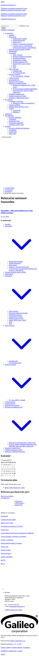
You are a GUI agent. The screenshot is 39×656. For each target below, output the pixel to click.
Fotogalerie (12, 53)
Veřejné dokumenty (19, 40)
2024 (14, 65)
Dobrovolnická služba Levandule (11, 543)
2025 (14, 67)
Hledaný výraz (24, 26)
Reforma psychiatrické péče (17, 83)
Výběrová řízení (14, 78)
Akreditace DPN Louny (16, 125)
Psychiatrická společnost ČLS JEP (11, 526)
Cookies (19, 651)
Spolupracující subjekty (16, 82)
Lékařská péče (17, 71)
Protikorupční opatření (20, 39)
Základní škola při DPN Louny (18, 107)
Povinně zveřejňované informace (19, 128)
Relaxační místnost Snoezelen (22, 56)
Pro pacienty (9, 99)
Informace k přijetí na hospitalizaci (23, 103)
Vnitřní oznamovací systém (17, 96)
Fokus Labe (4, 547)
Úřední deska (13, 51)
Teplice (8, 550)
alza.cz (3, 563)
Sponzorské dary (14, 80)
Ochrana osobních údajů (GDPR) (19, 49)
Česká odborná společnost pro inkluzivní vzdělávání (17, 533)
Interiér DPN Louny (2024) (21, 64)
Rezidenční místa (14, 121)
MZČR (3, 560)
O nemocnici (9, 33)
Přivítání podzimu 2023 (20, 62)
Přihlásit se (16, 112)
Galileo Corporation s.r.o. (18, 641)
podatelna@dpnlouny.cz (17, 606)
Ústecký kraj (5, 530)
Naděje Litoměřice (6, 557)
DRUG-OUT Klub (7, 523)
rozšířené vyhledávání (8, 30)
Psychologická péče (19, 73)
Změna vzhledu (6, 647)
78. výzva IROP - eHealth (21, 76)
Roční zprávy (17, 42)
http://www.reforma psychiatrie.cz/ (7, 497)
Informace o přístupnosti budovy (19, 98)
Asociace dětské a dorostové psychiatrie (13, 536)
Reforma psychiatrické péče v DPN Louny (22, 443)
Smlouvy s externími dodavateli (23, 44)
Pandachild (4, 516)
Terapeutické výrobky (20, 60)
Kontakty (8, 126)
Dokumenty (12, 37)
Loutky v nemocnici (7, 540)
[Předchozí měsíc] (1, 460)
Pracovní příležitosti (15, 117)
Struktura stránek (16, 647)
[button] (21, 260)
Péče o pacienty (14, 69)
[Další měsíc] (11, 460)
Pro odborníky (9, 116)
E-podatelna (12, 130)
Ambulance (8, 114)
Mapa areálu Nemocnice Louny (15, 487)
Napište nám (13, 132)
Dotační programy (14, 74)
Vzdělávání (12, 119)
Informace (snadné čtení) (16, 94)
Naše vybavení (17, 55)
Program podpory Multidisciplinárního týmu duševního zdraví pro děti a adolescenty (25, 90)
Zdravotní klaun (6, 553)
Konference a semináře (16, 123)
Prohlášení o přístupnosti (8, 651)
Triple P (11, 108)
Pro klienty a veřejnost (16, 101)
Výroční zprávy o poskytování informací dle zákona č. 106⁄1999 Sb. (24, 46)
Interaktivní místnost (19, 58)
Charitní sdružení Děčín (8, 519)
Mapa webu (12, 133)
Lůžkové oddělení (14, 105)
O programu (16, 110)
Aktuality (12, 35)
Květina (3, 550)
